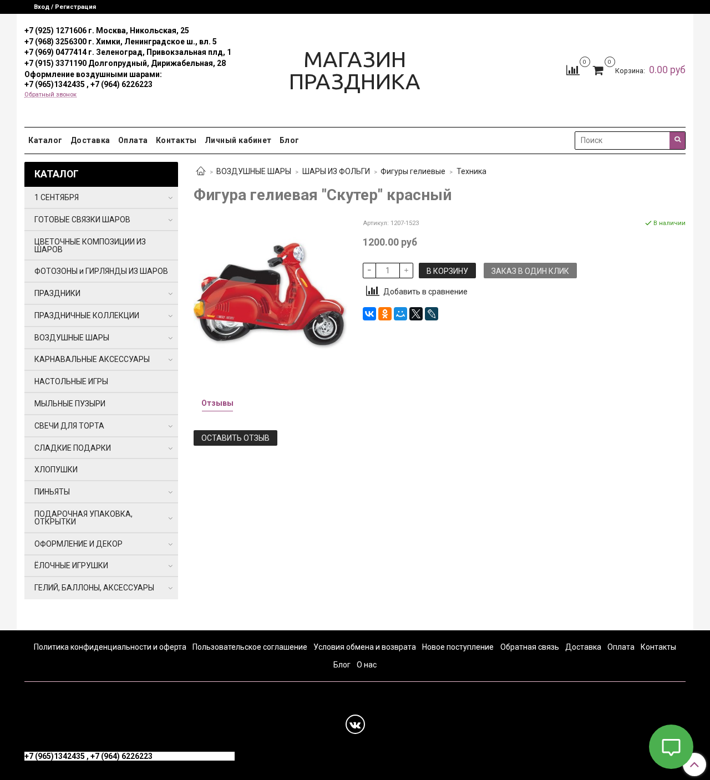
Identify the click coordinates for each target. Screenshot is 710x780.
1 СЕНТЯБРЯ (56, 197)
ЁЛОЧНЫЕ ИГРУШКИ (71, 565)
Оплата (133, 140)
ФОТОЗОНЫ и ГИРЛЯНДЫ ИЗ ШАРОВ (101, 271)
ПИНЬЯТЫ (52, 491)
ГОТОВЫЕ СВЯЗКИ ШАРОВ (82, 219)
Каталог (45, 140)
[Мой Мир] (400, 313)
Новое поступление (458, 647)
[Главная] (201, 171)
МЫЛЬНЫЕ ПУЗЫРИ (69, 403)
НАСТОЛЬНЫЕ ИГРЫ (71, 381)
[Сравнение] (573, 69)
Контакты (176, 140)
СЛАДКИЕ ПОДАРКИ (72, 447)
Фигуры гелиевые (413, 171)
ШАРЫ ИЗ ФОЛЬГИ (336, 171)
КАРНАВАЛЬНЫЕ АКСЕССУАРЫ (92, 359)
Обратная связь (529, 647)
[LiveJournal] (431, 313)
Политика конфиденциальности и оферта (110, 647)
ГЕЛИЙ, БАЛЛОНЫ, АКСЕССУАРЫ (94, 587)
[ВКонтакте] (369, 313)
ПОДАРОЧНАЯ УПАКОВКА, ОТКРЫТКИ (83, 517)
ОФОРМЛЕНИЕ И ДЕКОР (78, 543)
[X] (416, 313)
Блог (290, 140)
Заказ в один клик (530, 271)
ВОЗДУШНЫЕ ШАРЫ (253, 171)
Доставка (90, 140)
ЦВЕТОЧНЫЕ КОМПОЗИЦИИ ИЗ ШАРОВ (90, 245)
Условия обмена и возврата (364, 647)
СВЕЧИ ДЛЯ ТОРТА (69, 425)
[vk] (355, 724)
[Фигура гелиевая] (270, 294)
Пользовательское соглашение (249, 647)
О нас (367, 664)
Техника (471, 171)
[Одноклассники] (385, 313)
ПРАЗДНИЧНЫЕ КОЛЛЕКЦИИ (86, 315)
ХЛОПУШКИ (56, 469)
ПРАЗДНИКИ (57, 293)
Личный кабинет (238, 140)
